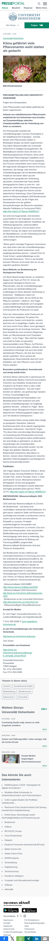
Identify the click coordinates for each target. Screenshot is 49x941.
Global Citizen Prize (13, 854)
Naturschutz (8, 697)
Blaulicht (16, 8)
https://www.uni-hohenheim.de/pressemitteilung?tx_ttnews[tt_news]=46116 (17, 653)
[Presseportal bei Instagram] (24, 916)
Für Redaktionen (31, 920)
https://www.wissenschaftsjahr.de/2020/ (20, 587)
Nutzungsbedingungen (34, 923)
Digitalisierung (11, 867)
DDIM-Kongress (12, 858)
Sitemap (7, 935)
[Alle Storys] (24, 20)
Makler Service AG (13, 849)
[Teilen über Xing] (28, 938)
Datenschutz (9, 929)
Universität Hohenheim (13, 38)
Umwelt (6, 686)
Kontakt (6, 923)
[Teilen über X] (12, 938)
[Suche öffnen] (39, 3)
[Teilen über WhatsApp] (20, 938)
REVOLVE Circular (13, 831)
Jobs (26, 926)
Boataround (10, 822)
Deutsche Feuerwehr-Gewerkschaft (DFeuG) (24, 845)
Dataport (8, 840)
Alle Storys (11, 25)
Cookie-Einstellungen (13, 932)
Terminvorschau (12, 871)
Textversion (29, 929)
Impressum (8, 920)
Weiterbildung (9, 691)
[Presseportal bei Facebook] (17, 916)
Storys (5, 8)
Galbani (8, 827)
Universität (22, 697)
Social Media (30, 932)
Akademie (7, 926)
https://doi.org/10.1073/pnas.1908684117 (21, 211)
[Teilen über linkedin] (37, 938)
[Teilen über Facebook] (4, 938)
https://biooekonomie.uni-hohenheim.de (20, 602)
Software (8, 885)
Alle (43, 709)
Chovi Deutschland (13, 836)
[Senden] (45, 938)
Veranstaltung (11, 862)
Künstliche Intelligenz (14, 876)
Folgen (34, 25)
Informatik (9, 889)
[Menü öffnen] (45, 3)
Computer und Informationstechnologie (22, 880)
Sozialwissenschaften (23, 686)
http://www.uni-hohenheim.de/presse (19, 636)
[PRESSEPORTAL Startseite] (13, 3)
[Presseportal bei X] (20, 916)
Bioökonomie (25, 691)
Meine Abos (41, 8)
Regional (28, 8)
